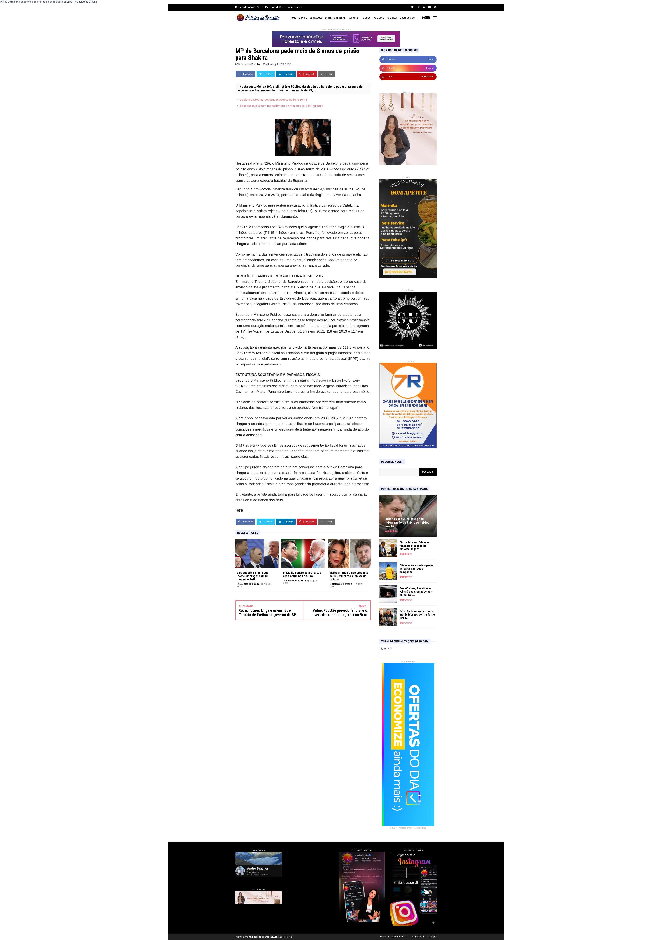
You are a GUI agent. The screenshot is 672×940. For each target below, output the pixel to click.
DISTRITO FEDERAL (335, 18)
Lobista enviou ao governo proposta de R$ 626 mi (273, 99)
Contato (433, 937)
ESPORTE (353, 18)
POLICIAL (378, 18)
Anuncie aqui (295, 7)
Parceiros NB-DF (273, 7)
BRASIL (303, 18)
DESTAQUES (316, 18)
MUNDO (367, 18)
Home (383, 937)
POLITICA (392, 18)
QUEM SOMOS (407, 18)
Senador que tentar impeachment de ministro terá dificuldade (281, 105)
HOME (293, 18)
